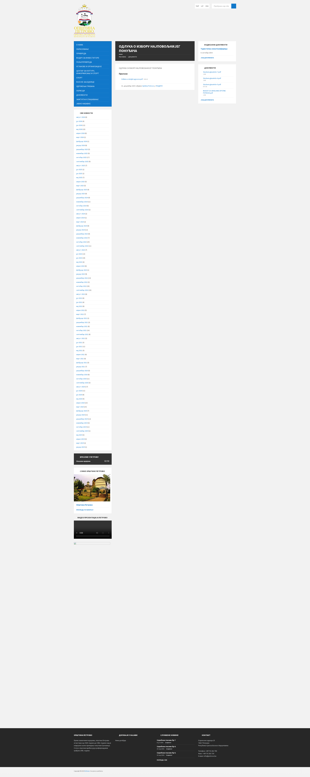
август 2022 (80, 294)
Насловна (122, 57)
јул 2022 (79, 298)
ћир (197, 6)
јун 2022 (79, 302)
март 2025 (80, 185)
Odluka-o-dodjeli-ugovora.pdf (132, 79)
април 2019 (80, 439)
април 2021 (80, 354)
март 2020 (80, 407)
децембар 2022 (82, 278)
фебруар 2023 (81, 270)
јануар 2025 (80, 193)
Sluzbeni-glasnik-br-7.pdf (212, 72)
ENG (207, 6)
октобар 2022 (81, 286)
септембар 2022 (82, 290)
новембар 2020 (81, 374)
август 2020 (80, 387)
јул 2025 (79, 169)
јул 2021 (79, 342)
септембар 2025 (82, 161)
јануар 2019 (80, 447)
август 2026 (80, 117)
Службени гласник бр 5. (166, 753)
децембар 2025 (82, 149)
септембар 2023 (82, 246)
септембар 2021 (82, 334)
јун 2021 (79, 346)
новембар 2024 (81, 202)
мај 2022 (79, 306)
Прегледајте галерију (84, 510)
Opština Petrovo (148, 86)
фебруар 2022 (81, 318)
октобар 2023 (81, 242)
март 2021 (80, 358)
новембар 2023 (81, 238)
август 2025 (80, 165)
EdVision (87, 771)
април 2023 (80, 266)
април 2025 (80, 182)
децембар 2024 (82, 197)
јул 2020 (79, 391)
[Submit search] (233, 6)
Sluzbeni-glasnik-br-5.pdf (212, 84)
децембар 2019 (82, 419)
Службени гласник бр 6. (166, 746)
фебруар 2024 (81, 226)
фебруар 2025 (81, 189)
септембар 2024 (82, 210)
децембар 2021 (82, 322)
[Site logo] (84, 36)
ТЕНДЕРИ (159, 86)
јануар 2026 (80, 145)
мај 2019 (79, 435)
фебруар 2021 (81, 362)
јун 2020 (79, 395)
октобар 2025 (81, 157)
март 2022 (80, 314)
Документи (132, 57)
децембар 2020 (82, 370)
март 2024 (80, 222)
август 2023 (80, 250)
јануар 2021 (80, 366)
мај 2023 (79, 262)
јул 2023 (79, 254)
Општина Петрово (84, 505)
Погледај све (162, 760)
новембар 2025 (81, 153)
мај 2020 (79, 399)
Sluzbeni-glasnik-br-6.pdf (212, 78)
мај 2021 (79, 350)
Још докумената (207, 58)
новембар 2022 (81, 282)
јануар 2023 (80, 274)
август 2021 (80, 338)
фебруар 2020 (81, 411)
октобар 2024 (81, 206)
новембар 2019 (81, 423)
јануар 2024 (80, 230)
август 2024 (80, 214)
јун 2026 (79, 125)
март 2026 (80, 137)
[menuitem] (92, 45)
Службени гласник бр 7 (166, 740)
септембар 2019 (82, 431)
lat (202, 6)
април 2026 (80, 133)
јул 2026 (79, 121)
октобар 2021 (81, 330)
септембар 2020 (82, 383)
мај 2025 (79, 177)
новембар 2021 (81, 326)
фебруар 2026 (81, 141)
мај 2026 (79, 129)
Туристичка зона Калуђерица (214, 49)
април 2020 (80, 403)
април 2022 (80, 310)
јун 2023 (79, 258)
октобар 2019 (81, 427)
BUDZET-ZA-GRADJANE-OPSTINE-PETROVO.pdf (214, 92)
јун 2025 (79, 173)
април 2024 (80, 218)
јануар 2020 (80, 415)
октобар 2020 (81, 379)
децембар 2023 (82, 234)
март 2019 (80, 443)
